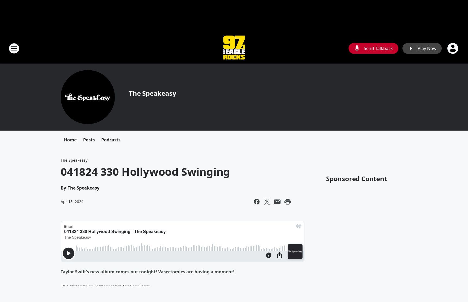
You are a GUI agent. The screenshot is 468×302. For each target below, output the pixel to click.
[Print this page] (287, 201)
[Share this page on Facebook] (257, 201)
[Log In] (453, 48)
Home (70, 140)
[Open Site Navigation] (14, 48)
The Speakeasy (152, 93)
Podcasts (111, 140)
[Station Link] (234, 48)
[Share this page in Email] (277, 201)
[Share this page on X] (267, 201)
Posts (89, 140)
